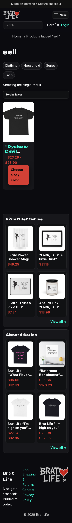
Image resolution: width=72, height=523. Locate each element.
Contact (28, 490)
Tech (9, 75)
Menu (63, 15)
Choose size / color (17, 175)
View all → (58, 322)
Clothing (11, 65)
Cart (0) (53, 25)
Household (31, 65)
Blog (25, 469)
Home (16, 36)
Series (50, 65)
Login (65, 25)
